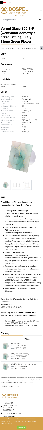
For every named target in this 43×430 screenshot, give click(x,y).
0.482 (24, 127)
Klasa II (24, 115)
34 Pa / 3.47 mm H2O (29, 120)
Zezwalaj (21, 427)
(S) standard (26, 99)
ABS (23, 113)
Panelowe (32, 48)
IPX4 (23, 125)
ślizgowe (25, 101)
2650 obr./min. (27, 122)
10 (23, 106)
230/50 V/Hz (26, 111)
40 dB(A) (25, 118)
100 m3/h (25, 132)
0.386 (24, 129)
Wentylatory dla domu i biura (18, 48)
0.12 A (24, 108)
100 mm (25, 97)
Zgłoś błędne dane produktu (10, 386)
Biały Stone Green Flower (30, 104)
